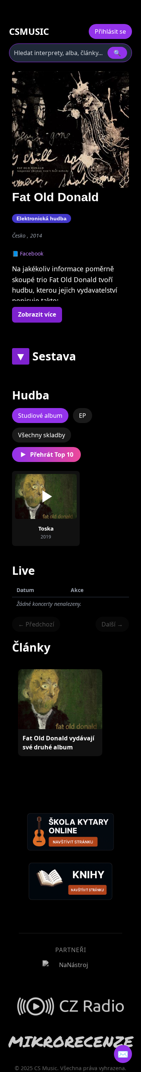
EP (82, 415)
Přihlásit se (110, 31)
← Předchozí (36, 624)
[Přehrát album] (46, 496)
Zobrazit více (37, 314)
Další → (112, 624)
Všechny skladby (41, 435)
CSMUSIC (29, 31)
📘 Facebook (27, 253)
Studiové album (40, 415)
